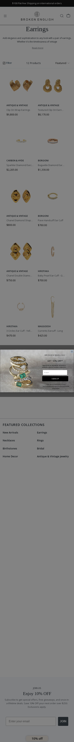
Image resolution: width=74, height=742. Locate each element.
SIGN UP (55, 379)
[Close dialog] (72, 351)
